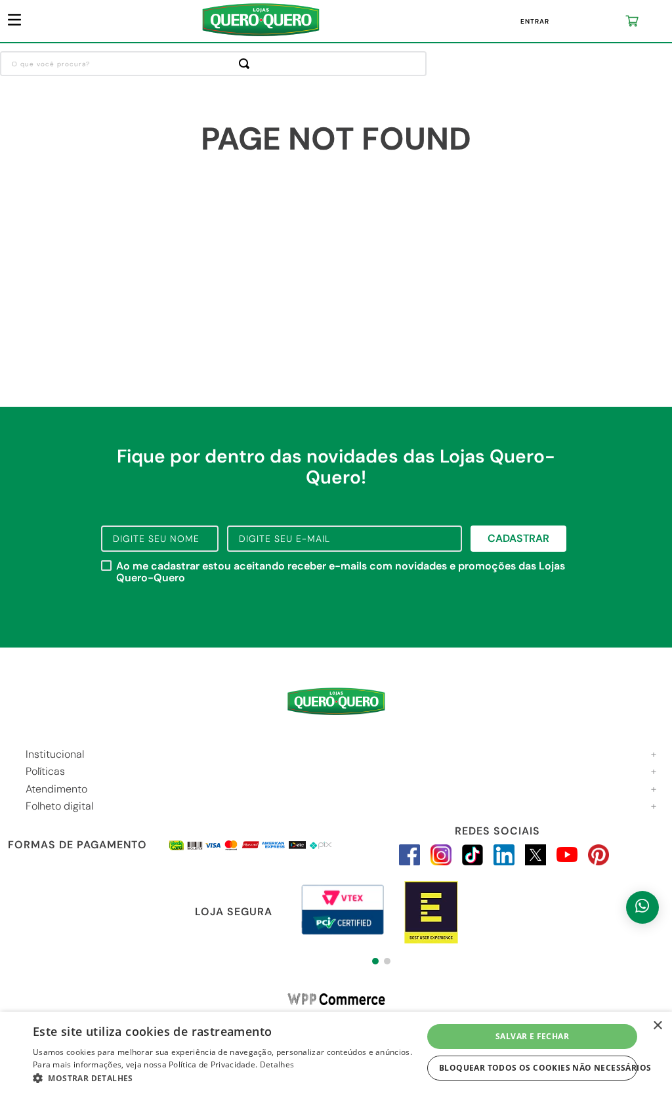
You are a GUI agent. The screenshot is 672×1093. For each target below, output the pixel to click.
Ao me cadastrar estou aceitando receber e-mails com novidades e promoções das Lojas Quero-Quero (340, 572)
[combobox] (213, 63)
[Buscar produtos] (247, 63)
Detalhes (277, 1064)
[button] (375, 961)
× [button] (657, 1026)
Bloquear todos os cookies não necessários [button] (538, 1067)
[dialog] (336, 1052)
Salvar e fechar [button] (532, 1036)
